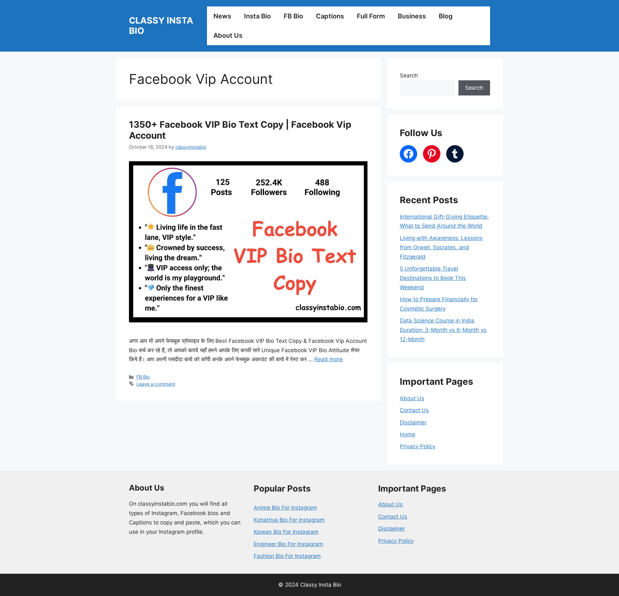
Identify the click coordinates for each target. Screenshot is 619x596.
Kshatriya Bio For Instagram (289, 520)
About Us (227, 35)
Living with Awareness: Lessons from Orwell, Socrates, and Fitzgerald (441, 247)
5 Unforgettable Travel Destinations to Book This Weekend (433, 278)
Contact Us (414, 410)
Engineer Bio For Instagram (288, 544)
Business (412, 16)
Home (407, 434)
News (222, 16)
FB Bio (293, 16)
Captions (330, 16)
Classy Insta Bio (161, 25)
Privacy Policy (417, 446)
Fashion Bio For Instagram (287, 556)
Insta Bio (257, 16)
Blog (446, 16)
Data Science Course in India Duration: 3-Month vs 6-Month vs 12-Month (443, 330)
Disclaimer (413, 422)
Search (409, 75)
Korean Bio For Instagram (286, 532)
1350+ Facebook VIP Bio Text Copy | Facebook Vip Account (240, 130)
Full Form (371, 16)
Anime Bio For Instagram (285, 507)
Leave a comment (155, 384)
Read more (328, 359)
